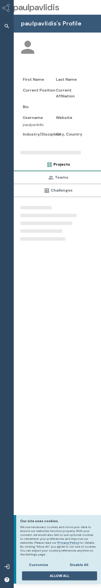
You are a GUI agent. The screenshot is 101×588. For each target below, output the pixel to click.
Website (64, 117)
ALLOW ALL (59, 576)
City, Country (69, 134)
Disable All (79, 565)
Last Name (66, 79)
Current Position (39, 90)
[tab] (57, 165)
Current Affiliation (65, 93)
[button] (7, 26)
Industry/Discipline (41, 134)
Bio (26, 106)
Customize (38, 565)
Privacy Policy (68, 543)
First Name (33, 79)
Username (33, 117)
